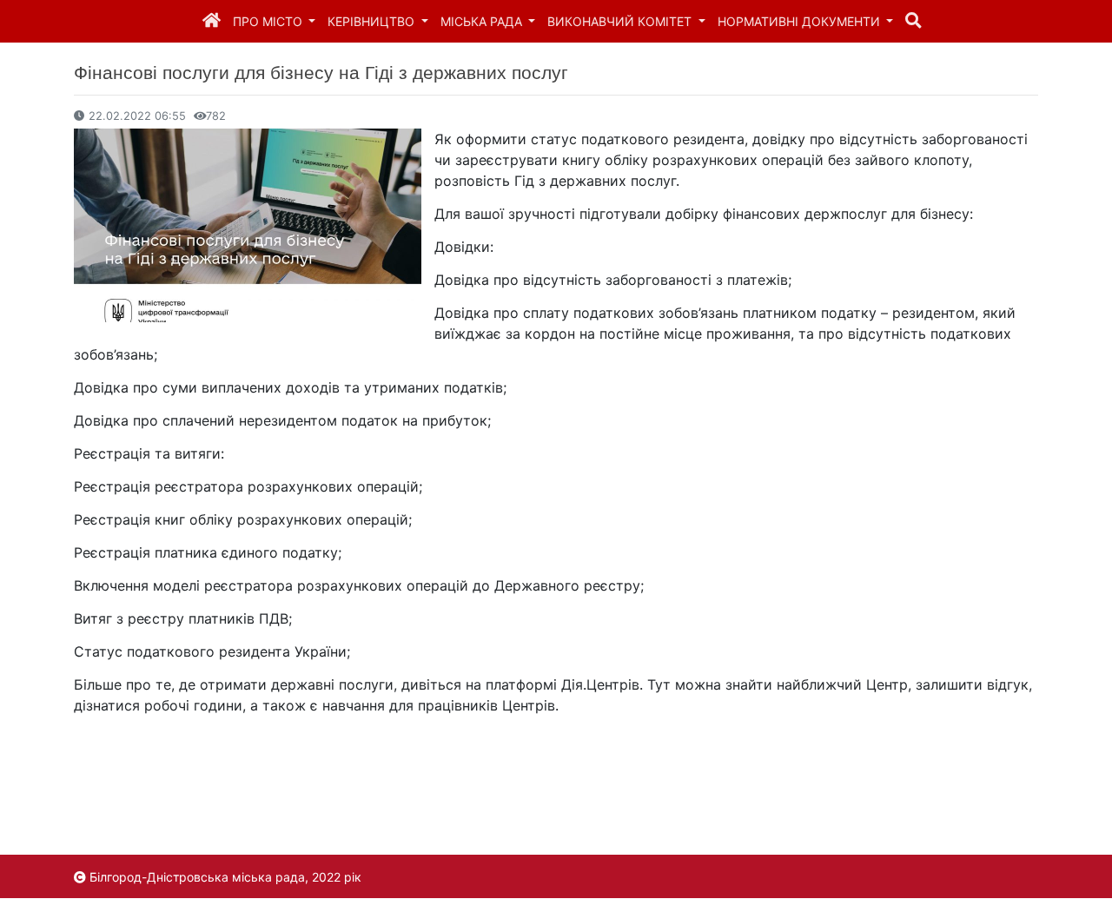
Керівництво (373, 21)
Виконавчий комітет (621, 21)
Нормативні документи (801, 21)
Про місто (269, 21)
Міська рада (483, 21)
